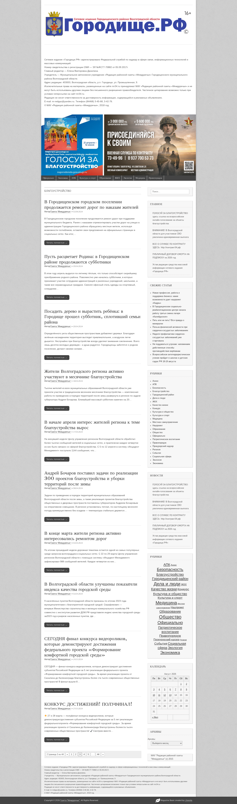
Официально (48, 178)
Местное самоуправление (165, 422)
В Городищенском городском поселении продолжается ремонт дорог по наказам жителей (91, 204)
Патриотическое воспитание (166, 439)
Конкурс (156, 408)
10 (154, 695)
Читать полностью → (56, 243)
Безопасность (159, 388)
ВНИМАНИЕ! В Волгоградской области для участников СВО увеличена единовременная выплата (171, 233)
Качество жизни (160, 405)
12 (164, 695)
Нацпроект (158, 425)
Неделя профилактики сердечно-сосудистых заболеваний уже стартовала (169, 337)
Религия (156, 449)
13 (170, 695)
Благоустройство (161, 391)
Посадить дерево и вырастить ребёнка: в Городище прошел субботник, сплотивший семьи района (92, 316)
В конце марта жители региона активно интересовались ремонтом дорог (82, 535)
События (157, 453)
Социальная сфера (162, 456)
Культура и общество (163, 412)
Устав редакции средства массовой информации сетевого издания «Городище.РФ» (170, 268)
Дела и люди (159, 398)
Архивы (151, 739)
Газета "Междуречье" (60, 211)
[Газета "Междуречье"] (118, 22)
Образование (105, 178)
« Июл (155, 717)
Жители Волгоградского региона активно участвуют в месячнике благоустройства (84, 374)
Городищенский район (163, 395)
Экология (127, 178)
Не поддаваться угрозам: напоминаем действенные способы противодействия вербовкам (171, 347)
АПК (74, 178)
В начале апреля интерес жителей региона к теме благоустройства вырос (92, 424)
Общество (158, 432)
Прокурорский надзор (163, 446)
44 (98, 754)
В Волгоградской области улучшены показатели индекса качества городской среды (90, 586)
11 (159, 695)
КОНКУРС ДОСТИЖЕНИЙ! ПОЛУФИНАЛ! (88, 704)
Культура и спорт (88, 178)
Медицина (140, 178)
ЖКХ (117, 178)
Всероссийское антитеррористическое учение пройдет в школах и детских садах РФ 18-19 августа (171, 358)
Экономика (63, 178)
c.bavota (188, 800)
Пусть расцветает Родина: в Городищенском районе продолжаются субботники (86, 259)
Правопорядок (155, 178)
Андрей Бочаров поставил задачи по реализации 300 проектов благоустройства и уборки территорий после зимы (91, 478)
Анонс (155, 381)
